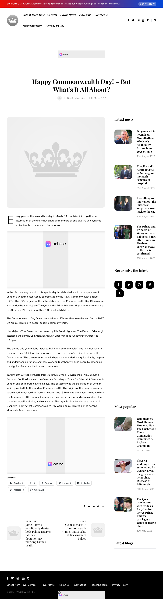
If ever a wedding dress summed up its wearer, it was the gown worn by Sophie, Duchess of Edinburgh (146, 472)
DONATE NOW (147, 4)
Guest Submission (76, 98)
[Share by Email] (103, 506)
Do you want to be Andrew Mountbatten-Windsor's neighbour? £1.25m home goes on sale (146, 141)
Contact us (101, 15)
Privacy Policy (55, 26)
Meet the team (32, 26)
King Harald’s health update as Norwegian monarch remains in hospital (145, 174)
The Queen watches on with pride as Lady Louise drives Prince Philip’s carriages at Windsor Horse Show (146, 512)
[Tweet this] (89, 506)
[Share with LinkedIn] (94, 506)
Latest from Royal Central (40, 15)
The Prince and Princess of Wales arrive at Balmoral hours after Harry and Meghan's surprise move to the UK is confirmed (146, 240)
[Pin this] (98, 506)
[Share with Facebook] (84, 506)
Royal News (68, 15)
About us (85, 15)
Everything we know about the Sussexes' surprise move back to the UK (146, 204)
